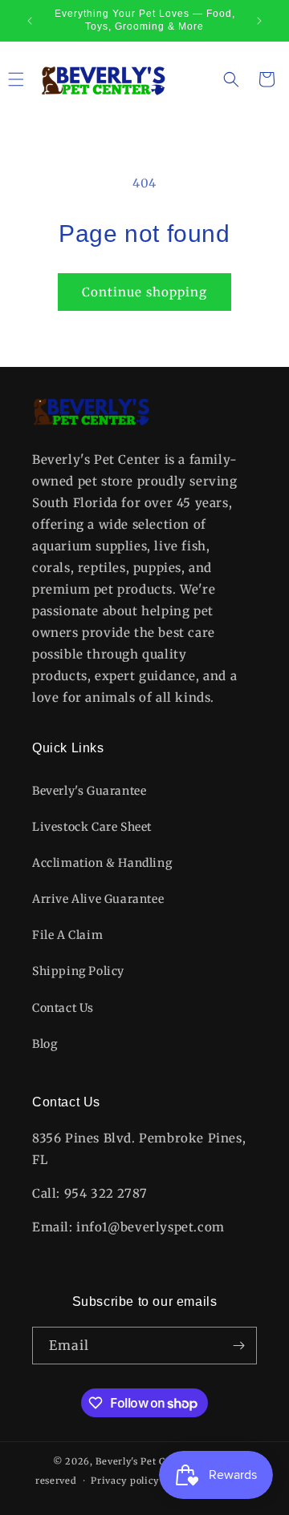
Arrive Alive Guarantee (98, 899)
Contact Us (63, 1008)
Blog (44, 1044)
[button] (231, 79)
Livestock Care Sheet (92, 827)
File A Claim (67, 935)
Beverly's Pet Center (143, 1461)
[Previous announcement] (29, 20)
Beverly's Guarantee (89, 791)
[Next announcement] (259, 20)
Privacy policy (125, 1480)
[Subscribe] (238, 1345)
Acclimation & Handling (102, 863)
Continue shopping (144, 292)
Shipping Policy (78, 971)
